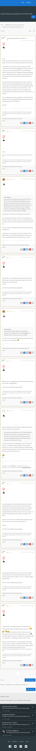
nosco (9, 39)
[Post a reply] (33, 16)
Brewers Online (5, 696)
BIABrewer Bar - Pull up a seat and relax (15, 24)
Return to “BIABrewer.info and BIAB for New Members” (15, 684)
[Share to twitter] (27, 123)
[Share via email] (21, 123)
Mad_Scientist (11, 179)
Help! (27, 741)
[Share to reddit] (33, 123)
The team (21, 741)
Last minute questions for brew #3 (16, 13)
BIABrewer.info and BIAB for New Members (13, 27)
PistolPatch (10, 410)
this (20, 68)
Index (2, 24)
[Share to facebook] (25, 123)
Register (28, 2)
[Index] (3, 3)
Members (15, 741)
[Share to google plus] (30, 123)
